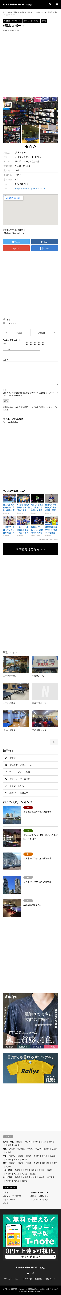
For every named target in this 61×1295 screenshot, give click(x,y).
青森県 (27, 1141)
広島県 (17, 1170)
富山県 (16, 1159)
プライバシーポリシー (13, 1279)
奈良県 (36, 1163)
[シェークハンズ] (16, 332)
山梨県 (20, 1156)
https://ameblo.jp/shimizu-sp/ (30, 188)
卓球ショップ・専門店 (44, 12)
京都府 (12, 1163)
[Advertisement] (30, 64)
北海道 (19, 1141)
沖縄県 (8, 1181)
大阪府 (20, 1163)
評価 (5, 343)
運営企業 (28, 1279)
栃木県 (8, 1152)
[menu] (56, 4)
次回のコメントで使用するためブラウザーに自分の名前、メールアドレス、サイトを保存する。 (30, 394)
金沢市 (9, 12)
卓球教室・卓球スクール (28, 12)
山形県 (8, 1145)
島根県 (24, 1173)
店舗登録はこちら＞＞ (30, 549)
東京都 (12, 1149)
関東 (5, 1149)
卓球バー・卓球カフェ (19, 793)
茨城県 (54, 1149)
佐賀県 (24, 1181)
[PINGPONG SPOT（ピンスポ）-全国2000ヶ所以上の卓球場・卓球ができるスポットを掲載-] (17, 4)
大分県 (33, 1177)
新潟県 (52, 1156)
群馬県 (30, 1149)
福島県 (16, 1145)
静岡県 (44, 1156)
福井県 (12, 1156)
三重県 (54, 1163)
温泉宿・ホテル (16, 786)
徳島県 (33, 1170)
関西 (5, 1163)
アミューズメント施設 (19, 772)
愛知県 (8, 1159)
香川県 (41, 1170)
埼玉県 (38, 1149)
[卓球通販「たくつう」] (44, 332)
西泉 (18, 30)
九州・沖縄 (7, 1177)
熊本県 (25, 1177)
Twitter (28, 1273)
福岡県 (16, 1181)
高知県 (16, 1173)
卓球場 (55, 12)
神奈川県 (21, 1149)
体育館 (12, 758)
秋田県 (51, 1141)
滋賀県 (8, 1166)
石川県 (15, 12)
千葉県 (46, 1149)
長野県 (28, 1156)
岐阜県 (36, 1156)
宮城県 (43, 1141)
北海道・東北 (8, 1141)
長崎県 (17, 1177)
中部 (5, 1156)
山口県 (25, 1170)
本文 (5, 360)
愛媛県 (50, 1170)
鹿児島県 (50, 1177)
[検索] (49, 4)
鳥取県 (8, 1173)
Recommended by (45, 539)
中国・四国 (7, 1170)
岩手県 (35, 1141)
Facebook (33, 1273)
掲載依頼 (38, 1279)
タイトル (6, 349)
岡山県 (33, 1173)
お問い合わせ (50, 1279)
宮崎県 (41, 1177)
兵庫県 (28, 1163)
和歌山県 (45, 1163)
